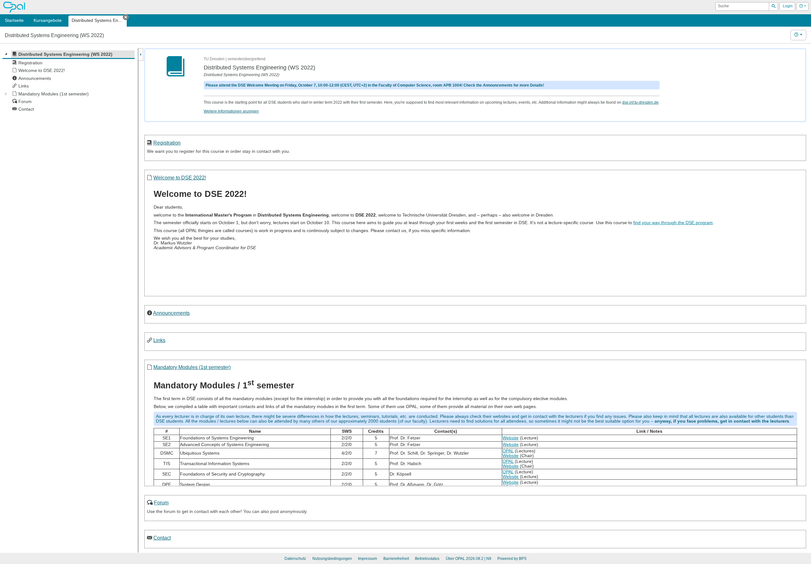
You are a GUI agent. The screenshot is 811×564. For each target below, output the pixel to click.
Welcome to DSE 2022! (179, 177)
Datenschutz (295, 558)
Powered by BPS (512, 558)
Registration (167, 143)
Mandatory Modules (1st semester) (192, 367)
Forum (161, 502)
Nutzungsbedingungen (332, 558)
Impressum (367, 558)
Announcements (171, 313)
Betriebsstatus (427, 558)
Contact (162, 538)
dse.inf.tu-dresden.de (640, 102)
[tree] (69, 81)
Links (159, 340)
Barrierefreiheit (396, 558)
